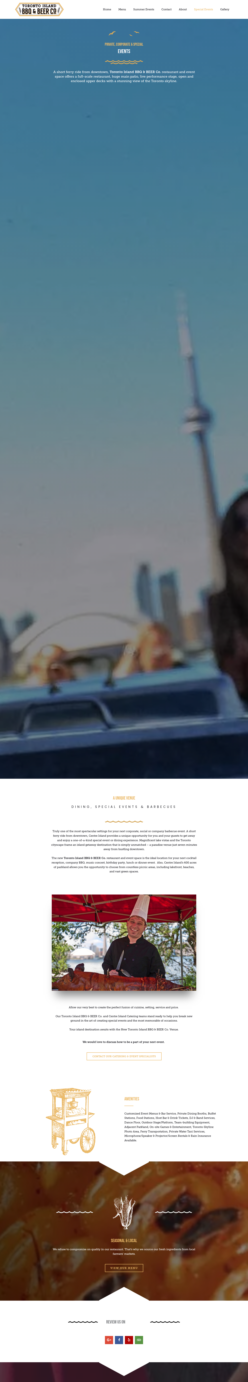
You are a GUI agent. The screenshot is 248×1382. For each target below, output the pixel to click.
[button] (56, 942)
